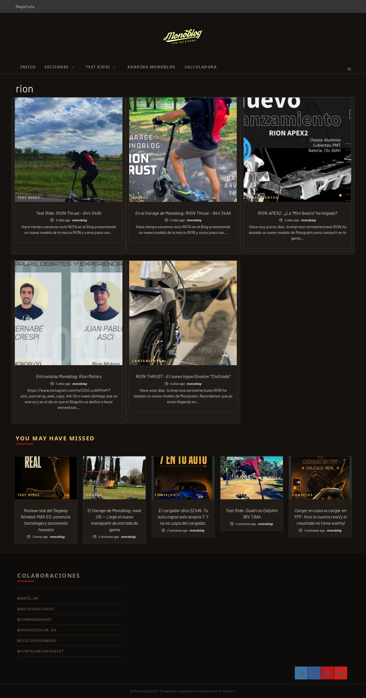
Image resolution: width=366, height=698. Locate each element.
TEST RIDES (98, 66)
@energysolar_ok (36, 630)
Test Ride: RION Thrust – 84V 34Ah (68, 213)
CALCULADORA (201, 66)
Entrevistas (31, 360)
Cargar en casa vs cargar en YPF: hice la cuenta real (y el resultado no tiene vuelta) (320, 517)
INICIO (27, 66)
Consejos (165, 494)
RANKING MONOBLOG (152, 66)
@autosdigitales (35, 608)
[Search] (347, 68)
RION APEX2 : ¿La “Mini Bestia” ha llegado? (297, 213)
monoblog (79, 220)
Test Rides (29, 197)
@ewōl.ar (27, 598)
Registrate (25, 6)
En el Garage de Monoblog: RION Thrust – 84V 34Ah (183, 213)
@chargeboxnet (34, 619)
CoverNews (204, 691)
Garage (140, 197)
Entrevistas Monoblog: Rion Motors (69, 376)
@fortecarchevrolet (40, 651)
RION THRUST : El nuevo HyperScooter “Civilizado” (183, 376)
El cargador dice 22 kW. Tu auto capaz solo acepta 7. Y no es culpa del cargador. (183, 517)
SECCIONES (57, 66)
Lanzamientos (262, 197)
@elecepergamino (37, 640)
